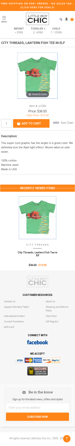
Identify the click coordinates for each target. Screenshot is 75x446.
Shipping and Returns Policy (57, 309)
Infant (19, 30)
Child (56, 30)
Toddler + (38, 30)
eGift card (9, 327)
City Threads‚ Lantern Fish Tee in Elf (37, 254)
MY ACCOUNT (67, 19)
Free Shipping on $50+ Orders (25, 3)
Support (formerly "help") (16, 307)
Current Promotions (14, 321)
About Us (50, 301)
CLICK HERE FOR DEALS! (37, 7)
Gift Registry (52, 321)
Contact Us (9, 301)
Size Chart (51, 316)
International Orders (14, 316)
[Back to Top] (66, 438)
